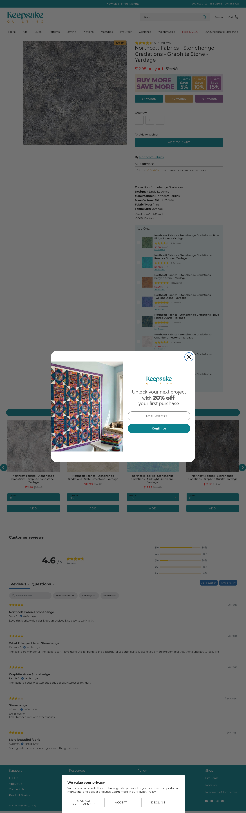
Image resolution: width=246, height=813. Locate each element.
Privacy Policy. (146, 791)
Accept (121, 802)
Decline (158, 802)
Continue (159, 428)
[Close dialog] (189, 357)
